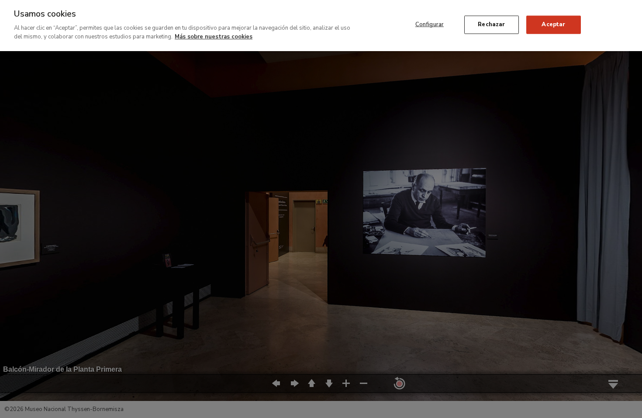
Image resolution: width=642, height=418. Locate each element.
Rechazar (491, 24)
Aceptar (553, 24)
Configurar (429, 24)
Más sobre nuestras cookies (213, 36)
